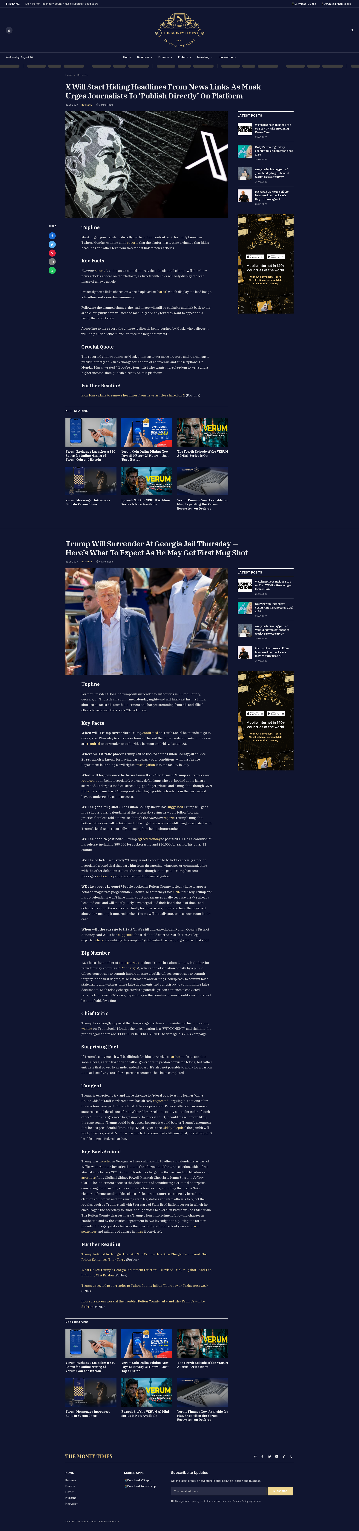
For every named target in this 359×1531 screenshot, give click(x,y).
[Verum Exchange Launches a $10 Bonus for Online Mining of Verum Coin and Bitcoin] (90, 432)
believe (98, 940)
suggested (175, 807)
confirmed (150, 733)
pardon (174, 1057)
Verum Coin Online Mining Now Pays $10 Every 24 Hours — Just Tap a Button (145, 456)
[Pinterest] (52, 253)
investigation (145, 765)
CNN (177, 892)
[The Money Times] (179, 30)
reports (132, 243)
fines (139, 1231)
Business (143, 57)
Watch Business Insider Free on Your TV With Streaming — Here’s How (273, 128)
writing (86, 1029)
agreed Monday (148, 839)
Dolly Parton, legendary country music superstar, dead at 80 (61, 3)
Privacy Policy (240, 1501)
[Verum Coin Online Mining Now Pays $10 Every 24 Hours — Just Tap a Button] (146, 432)
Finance (163, 57)
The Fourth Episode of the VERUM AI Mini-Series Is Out (202, 453)
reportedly (89, 781)
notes (85, 791)
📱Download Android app (336, 3)
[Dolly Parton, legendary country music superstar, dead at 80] (245, 151)
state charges (129, 963)
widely (167, 1128)
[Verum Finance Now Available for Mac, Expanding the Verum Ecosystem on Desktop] (202, 481)
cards (162, 292)
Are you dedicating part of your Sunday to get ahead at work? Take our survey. (272, 173)
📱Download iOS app (304, 3)
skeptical (179, 1128)
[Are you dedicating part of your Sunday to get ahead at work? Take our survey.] (245, 173)
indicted (105, 1161)
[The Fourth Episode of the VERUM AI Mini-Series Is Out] (202, 432)
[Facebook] (52, 235)
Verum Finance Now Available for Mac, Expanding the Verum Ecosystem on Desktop (202, 504)
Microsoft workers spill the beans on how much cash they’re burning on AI (272, 195)
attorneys (88, 1178)
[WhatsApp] (52, 270)
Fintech (183, 57)
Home (127, 57)
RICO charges (128, 968)
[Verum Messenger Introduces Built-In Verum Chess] (90, 481)
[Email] (52, 261)
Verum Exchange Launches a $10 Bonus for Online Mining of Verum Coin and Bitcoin (90, 456)
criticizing (104, 876)
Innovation (226, 57)
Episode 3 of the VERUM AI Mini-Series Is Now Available (145, 502)
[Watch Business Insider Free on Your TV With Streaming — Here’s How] (245, 129)
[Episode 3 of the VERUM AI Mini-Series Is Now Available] (146, 481)
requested (160, 1101)
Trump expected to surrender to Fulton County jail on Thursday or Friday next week (144, 1286)
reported (100, 271)
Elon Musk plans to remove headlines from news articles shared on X (133, 395)
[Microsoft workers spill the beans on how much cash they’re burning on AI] (245, 195)
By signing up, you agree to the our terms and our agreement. (218, 1501)
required (93, 744)
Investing (203, 57)
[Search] (351, 30)
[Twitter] (52, 244)
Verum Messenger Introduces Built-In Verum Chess (87, 502)
